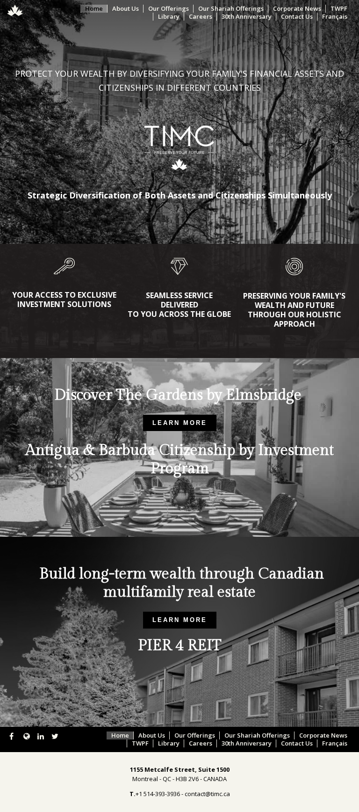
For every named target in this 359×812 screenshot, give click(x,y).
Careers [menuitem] (200, 17)
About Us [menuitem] (125, 9)
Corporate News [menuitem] (297, 9)
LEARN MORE (179, 422)
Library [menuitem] (169, 17)
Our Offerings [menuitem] (168, 9)
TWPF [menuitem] (338, 9)
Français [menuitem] (334, 17)
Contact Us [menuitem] (297, 17)
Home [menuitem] (94, 9)
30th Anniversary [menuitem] (247, 17)
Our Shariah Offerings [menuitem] (231, 9)
